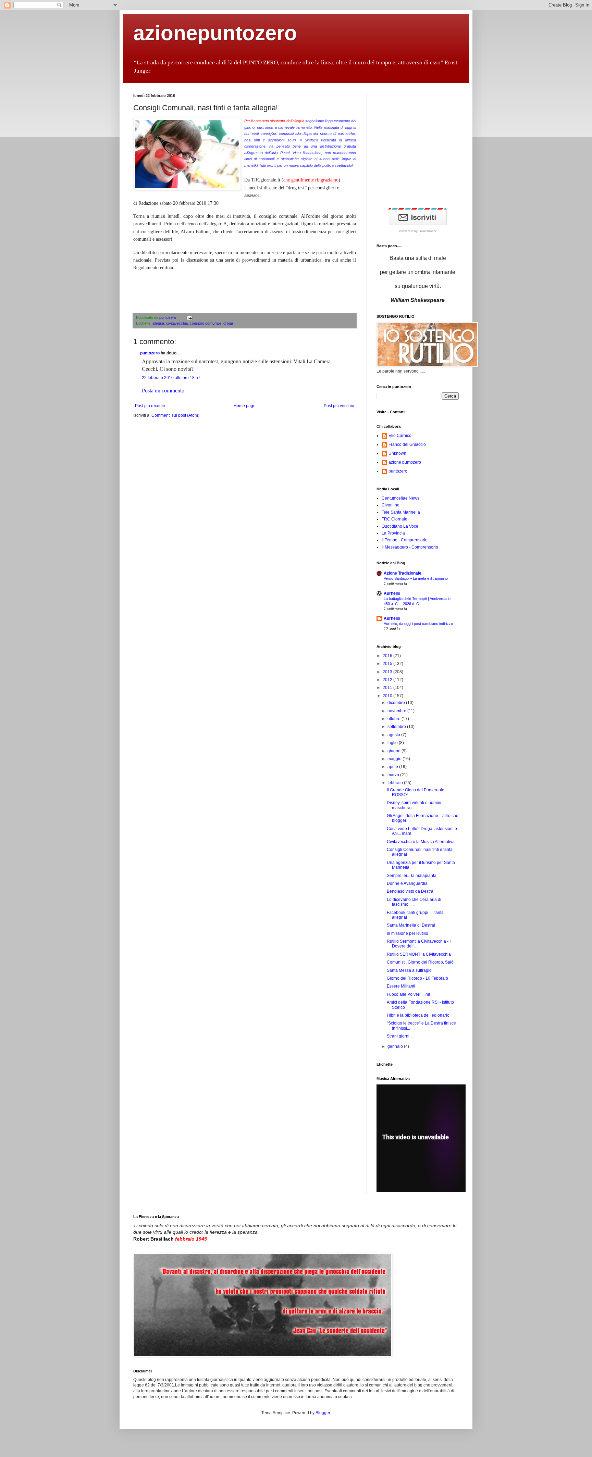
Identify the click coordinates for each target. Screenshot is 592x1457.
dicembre (396, 702)
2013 (388, 671)
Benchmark (427, 231)
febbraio (395, 782)
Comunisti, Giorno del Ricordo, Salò (420, 962)
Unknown (397, 453)
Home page (245, 405)
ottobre (394, 718)
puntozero (168, 317)
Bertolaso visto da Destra (410, 891)
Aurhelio (392, 593)
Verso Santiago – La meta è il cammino (416, 578)
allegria (158, 323)
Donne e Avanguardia (407, 883)
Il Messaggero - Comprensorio (410, 547)
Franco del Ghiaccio (407, 444)
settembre (397, 726)
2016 (388, 655)
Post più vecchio (339, 405)
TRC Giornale (394, 519)
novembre (397, 710)
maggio (395, 758)
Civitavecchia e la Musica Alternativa (421, 841)
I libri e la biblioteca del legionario (418, 1015)
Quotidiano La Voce (400, 526)
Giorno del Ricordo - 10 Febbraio (417, 978)
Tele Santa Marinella (401, 512)
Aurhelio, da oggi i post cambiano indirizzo (418, 623)
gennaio (395, 1046)
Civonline (390, 505)
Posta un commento (163, 390)
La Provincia (393, 533)
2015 (388, 663)
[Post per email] (189, 317)
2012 (388, 679)
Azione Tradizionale (402, 573)
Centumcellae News (400, 498)
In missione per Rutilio (407, 933)
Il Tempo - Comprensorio (405, 540)
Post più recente (150, 405)
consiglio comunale (205, 323)
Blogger (323, 1412)
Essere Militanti (401, 986)
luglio (393, 742)
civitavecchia (177, 323)
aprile (393, 766)
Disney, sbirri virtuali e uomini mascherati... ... (414, 805)
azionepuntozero (215, 33)
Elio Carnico (399, 435)
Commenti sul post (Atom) (175, 415)
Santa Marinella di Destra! (411, 925)
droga (228, 323)
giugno (394, 751)
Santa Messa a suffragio (409, 970)
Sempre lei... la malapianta (411, 875)
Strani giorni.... (400, 1036)
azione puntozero (404, 462)
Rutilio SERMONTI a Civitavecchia (419, 954)
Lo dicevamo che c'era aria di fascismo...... (414, 902)
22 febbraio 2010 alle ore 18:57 (171, 377)
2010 (388, 695)
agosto (394, 734)
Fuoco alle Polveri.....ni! (408, 994)
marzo (393, 775)
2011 (388, 687)
